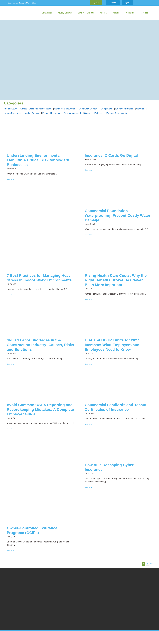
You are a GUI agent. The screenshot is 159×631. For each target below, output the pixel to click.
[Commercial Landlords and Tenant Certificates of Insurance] (118, 386)
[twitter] (148, 3)
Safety (87, 113)
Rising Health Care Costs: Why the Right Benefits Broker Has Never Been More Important (116, 280)
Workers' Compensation (117, 113)
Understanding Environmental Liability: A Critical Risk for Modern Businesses (38, 160)
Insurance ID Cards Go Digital (111, 155)
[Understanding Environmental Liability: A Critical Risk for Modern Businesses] (40, 137)
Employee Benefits (124, 109)
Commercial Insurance (64, 109)
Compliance (106, 109)
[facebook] (140, 3)
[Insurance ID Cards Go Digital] (118, 137)
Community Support (88, 109)
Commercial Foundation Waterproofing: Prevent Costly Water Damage (117, 215)
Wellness (98, 113)
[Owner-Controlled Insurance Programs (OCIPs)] (40, 509)
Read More (10, 179)
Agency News (10, 109)
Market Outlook (32, 113)
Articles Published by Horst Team (35, 109)
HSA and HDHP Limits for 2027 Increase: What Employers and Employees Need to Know (112, 345)
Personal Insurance (51, 113)
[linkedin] (144, 3)
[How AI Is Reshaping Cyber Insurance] (118, 446)
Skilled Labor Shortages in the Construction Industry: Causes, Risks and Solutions (40, 345)
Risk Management (72, 113)
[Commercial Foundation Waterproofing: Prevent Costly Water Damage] (118, 192)
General (140, 109)
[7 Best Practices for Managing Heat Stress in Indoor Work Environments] (40, 257)
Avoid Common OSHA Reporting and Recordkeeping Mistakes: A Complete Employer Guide (40, 409)
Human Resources (12, 113)
